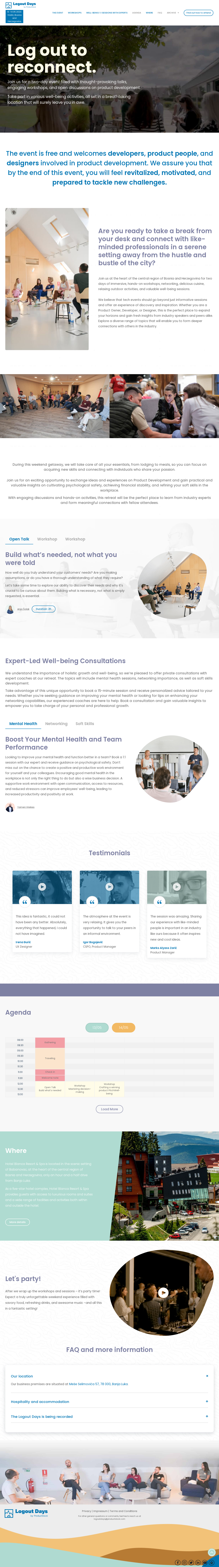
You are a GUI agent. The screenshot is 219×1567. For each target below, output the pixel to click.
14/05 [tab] (123, 1027)
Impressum (100, 1511)
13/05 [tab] (97, 1027)
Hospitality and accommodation (40, 1401)
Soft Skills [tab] (85, 723)
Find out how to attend (198, 12)
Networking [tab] (56, 723)
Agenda (136, 12)
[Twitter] (191, 1562)
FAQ (160, 12)
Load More (109, 1109)
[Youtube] (204, 1562)
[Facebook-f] (177, 1562)
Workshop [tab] (47, 539)
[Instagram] (184, 1562)
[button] (4, 406)
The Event (57, 12)
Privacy (86, 1511)
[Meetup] (211, 1562)
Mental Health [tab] (23, 723)
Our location (22, 1376)
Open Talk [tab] (19, 539)
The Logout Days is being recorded (42, 1416)
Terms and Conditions (123, 1511)
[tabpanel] (109, 585)
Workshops (74, 12)
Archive (171, 12)
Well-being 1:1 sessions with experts (106, 12)
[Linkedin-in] (198, 1562)
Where (149, 12)
